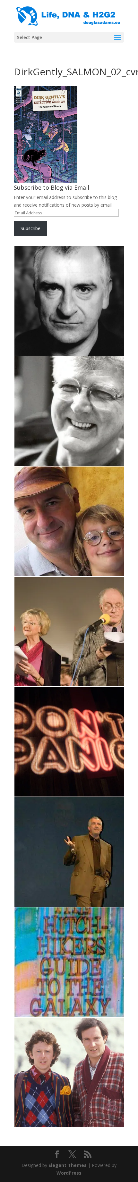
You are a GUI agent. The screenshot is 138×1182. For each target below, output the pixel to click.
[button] (69, 300)
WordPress (69, 1173)
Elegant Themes (67, 1165)
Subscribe (30, 228)
